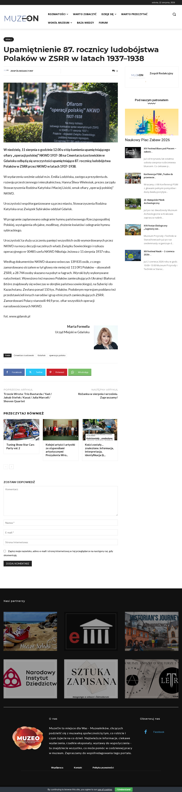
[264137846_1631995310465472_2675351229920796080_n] (151, 631)
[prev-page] (6, 466)
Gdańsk (42, 355)
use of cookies (105, 789)
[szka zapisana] (91, 678)
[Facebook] (145, 732)
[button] (174, 14)
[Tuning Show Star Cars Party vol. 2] (21, 430)
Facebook (158, 731)
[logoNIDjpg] (30, 678)
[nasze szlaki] (30, 631)
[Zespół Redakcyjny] (7, 71)
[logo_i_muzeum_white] (91, 631)
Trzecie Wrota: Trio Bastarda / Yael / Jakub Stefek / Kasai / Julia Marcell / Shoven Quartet (28, 397)
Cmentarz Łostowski (24, 355)
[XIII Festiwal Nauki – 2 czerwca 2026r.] (133, 255)
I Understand (123, 789)
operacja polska (57, 355)
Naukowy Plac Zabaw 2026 (147, 140)
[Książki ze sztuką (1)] (151, 678)
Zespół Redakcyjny (21, 71)
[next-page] (11, 466)
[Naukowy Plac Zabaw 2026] (151, 122)
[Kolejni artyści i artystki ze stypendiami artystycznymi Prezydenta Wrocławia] (61, 430)
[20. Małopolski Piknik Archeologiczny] (133, 204)
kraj (9, 39)
